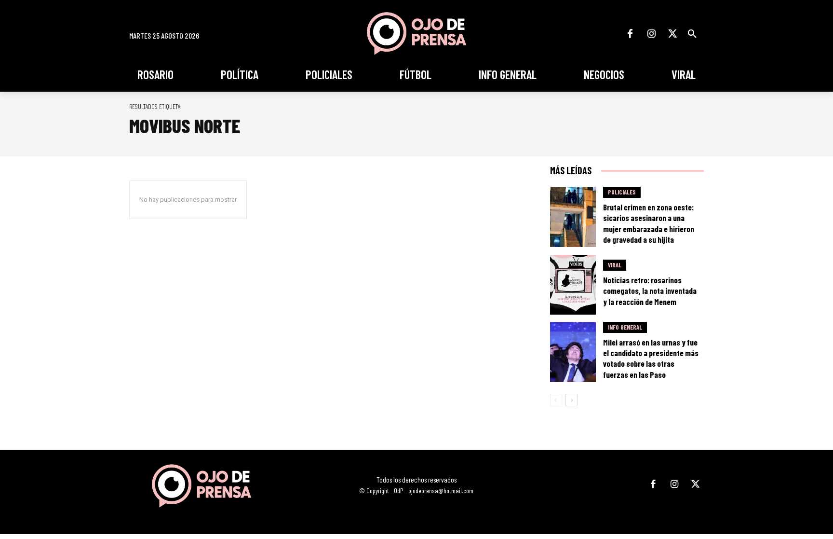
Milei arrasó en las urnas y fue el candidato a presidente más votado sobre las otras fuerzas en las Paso (651, 358)
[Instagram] (651, 34)
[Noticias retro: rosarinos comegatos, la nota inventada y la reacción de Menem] (573, 285)
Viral (614, 265)
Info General (625, 327)
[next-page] (571, 400)
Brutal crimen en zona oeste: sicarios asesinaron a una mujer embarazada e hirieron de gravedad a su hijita (648, 223)
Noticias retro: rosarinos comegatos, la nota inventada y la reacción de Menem (650, 290)
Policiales (622, 192)
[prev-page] (556, 400)
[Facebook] (630, 34)
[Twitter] (672, 34)
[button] (692, 33)
